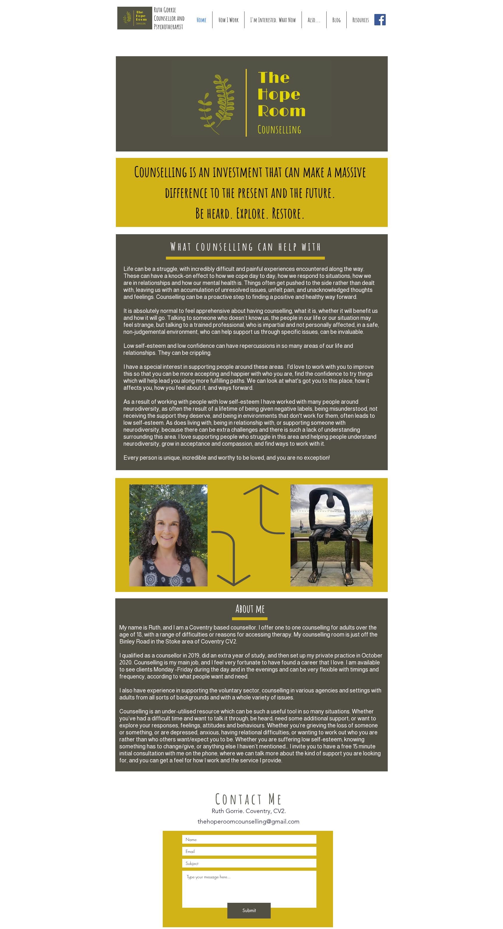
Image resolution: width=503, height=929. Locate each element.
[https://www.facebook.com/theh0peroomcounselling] (380, 19)
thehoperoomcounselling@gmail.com (249, 821)
